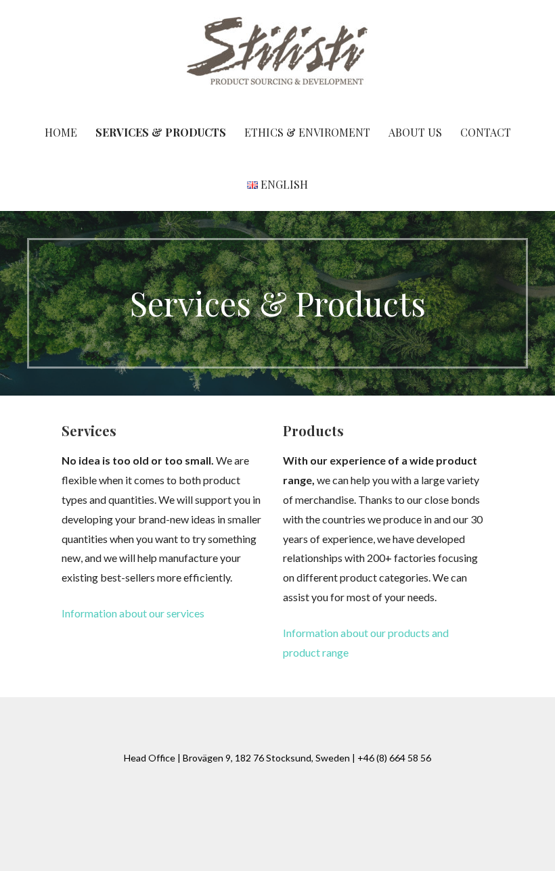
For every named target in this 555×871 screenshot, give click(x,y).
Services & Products (160, 132)
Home (61, 132)
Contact (485, 132)
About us (415, 132)
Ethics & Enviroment (307, 132)
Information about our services (133, 613)
